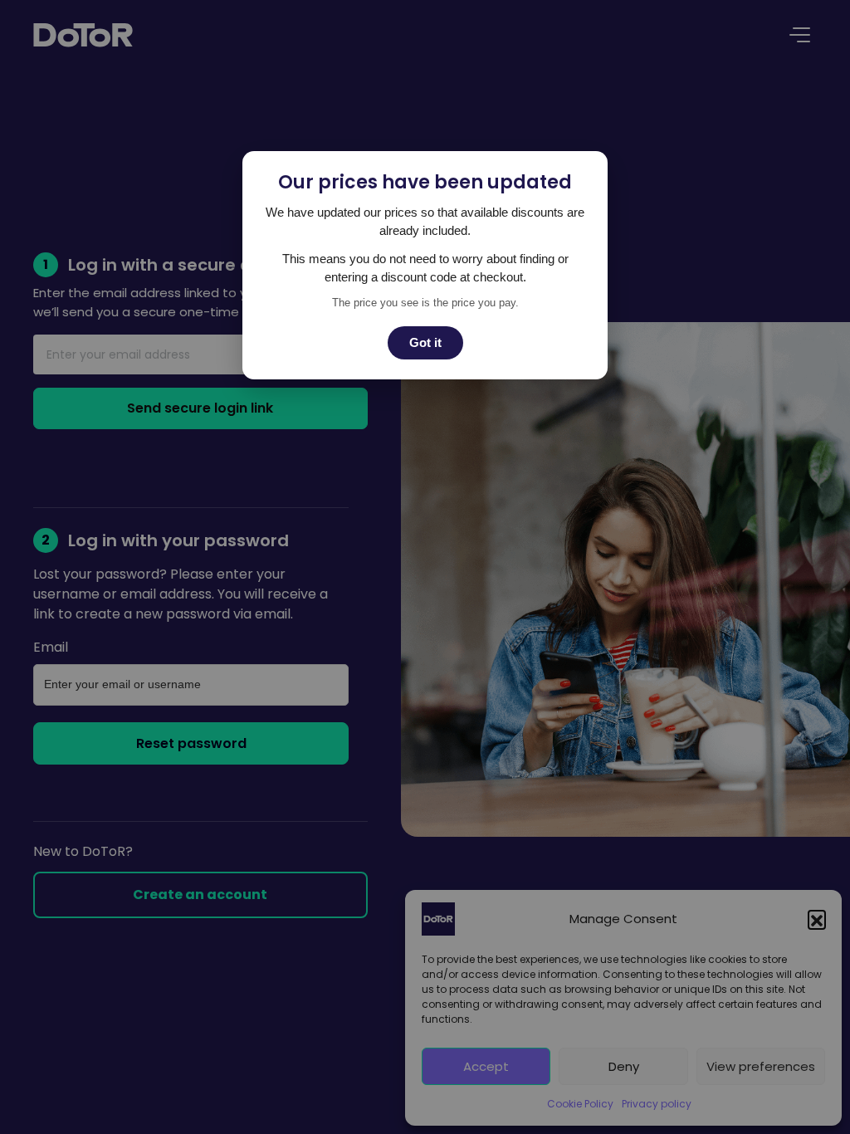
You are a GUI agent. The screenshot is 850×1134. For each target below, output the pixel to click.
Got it (425, 342)
